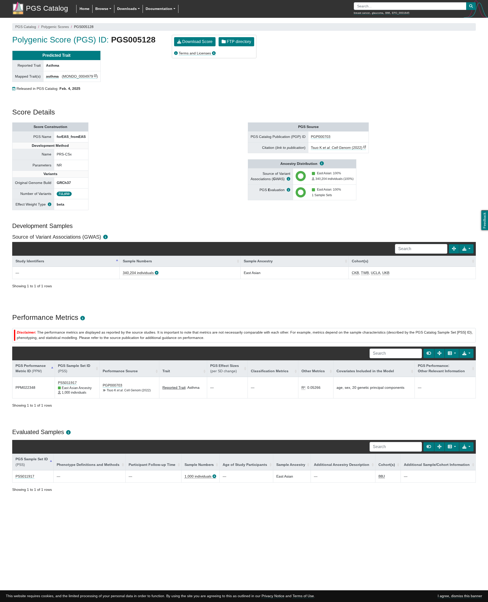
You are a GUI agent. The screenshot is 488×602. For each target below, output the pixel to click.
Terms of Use (303, 596)
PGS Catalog (25, 27)
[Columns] (452, 353)
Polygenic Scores (55, 27)
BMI (387, 12)
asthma (52, 76)
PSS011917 (67, 383)
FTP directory (238, 41)
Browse (101, 9)
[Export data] (466, 249)
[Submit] (471, 6)
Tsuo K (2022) (336, 148)
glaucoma (377, 12)
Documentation (159, 9)
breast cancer (362, 12)
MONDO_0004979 (78, 76)
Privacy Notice (273, 596)
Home (84, 9)
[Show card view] (428, 353)
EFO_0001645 (400, 12)
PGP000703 (320, 137)
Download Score (196, 41)
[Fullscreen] (454, 249)
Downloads (127, 9)
